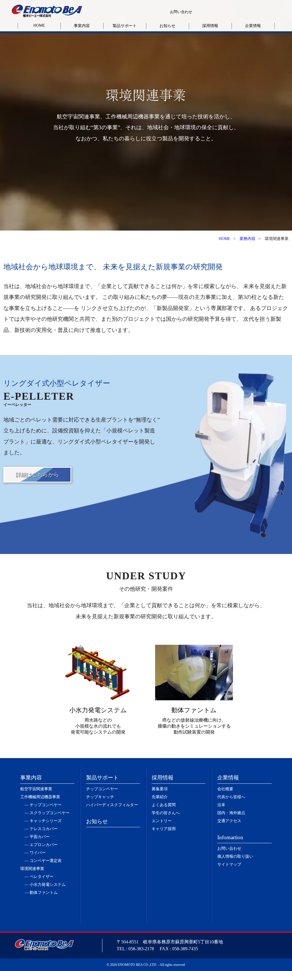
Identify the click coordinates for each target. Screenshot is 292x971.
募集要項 (160, 789)
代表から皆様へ (231, 797)
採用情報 (210, 26)
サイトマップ (229, 864)
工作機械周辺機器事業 (40, 797)
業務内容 (248, 239)
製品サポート (125, 26)
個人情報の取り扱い (235, 856)
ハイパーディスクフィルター (112, 805)
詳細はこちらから (37, 475)
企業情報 (253, 26)
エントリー (162, 821)
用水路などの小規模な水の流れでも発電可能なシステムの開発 (98, 720)
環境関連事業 (32, 869)
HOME (39, 25)
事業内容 (82, 26)
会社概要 (225, 789)
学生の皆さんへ (166, 813)
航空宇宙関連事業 (36, 789)
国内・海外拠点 (231, 813)
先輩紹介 (160, 797)
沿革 (221, 805)
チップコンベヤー (102, 789)
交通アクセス (229, 821)
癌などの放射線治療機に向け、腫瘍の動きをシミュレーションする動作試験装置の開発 (194, 720)
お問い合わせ (181, 12)
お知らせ (167, 26)
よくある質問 (164, 805)
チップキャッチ (100, 797)
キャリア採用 (164, 829)
